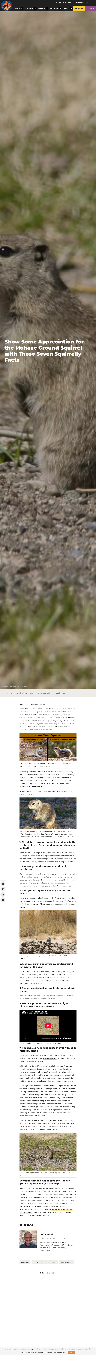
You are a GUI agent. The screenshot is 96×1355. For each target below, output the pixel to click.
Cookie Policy (61, 1352)
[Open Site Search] (93, 3)
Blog (70, 3)
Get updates (83, 3)
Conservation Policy (44, 693)
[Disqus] (48, 1300)
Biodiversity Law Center (25, 693)
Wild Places (29, 8)
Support (66, 8)
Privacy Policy (48, 1352)
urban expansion (50, 1058)
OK (71, 1352)
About (58, 3)
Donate (79, 8)
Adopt (90, 9)
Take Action (54, 8)
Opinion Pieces (61, 693)
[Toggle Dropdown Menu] (22, 8)
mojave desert (66, 1262)
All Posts (9, 693)
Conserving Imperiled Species (45, 1262)
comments (49, 1273)
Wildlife (17, 8)
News (64, 3)
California (25, 1262)
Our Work (41, 8)
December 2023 (37, 787)
